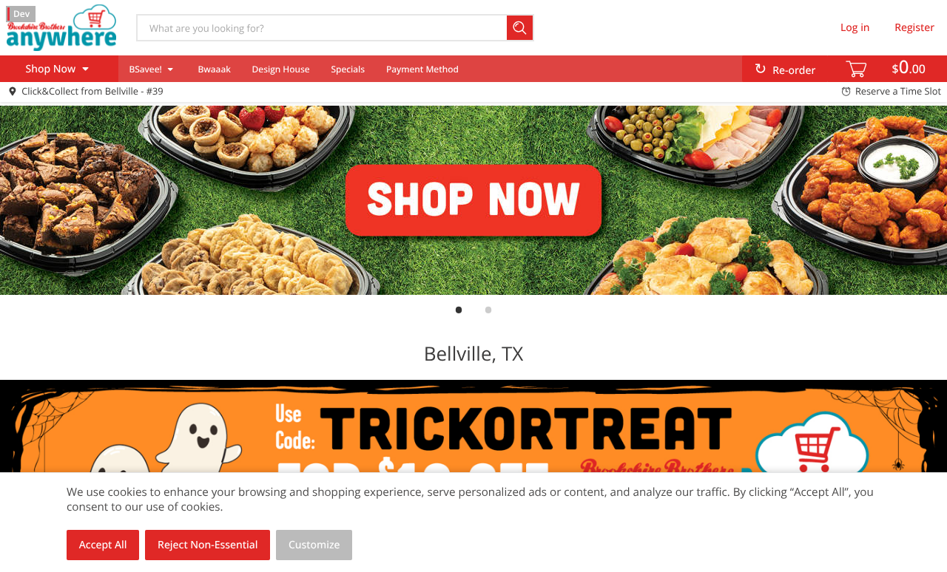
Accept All (103, 545)
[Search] (520, 27)
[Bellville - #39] (61, 27)
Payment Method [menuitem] (422, 69)
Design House (281, 69)
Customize (314, 545)
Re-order (793, 71)
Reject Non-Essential (207, 545)
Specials (348, 69)
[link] (473, 200)
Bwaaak (214, 69)
